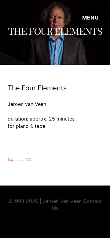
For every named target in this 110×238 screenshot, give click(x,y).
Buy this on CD (19, 159)
